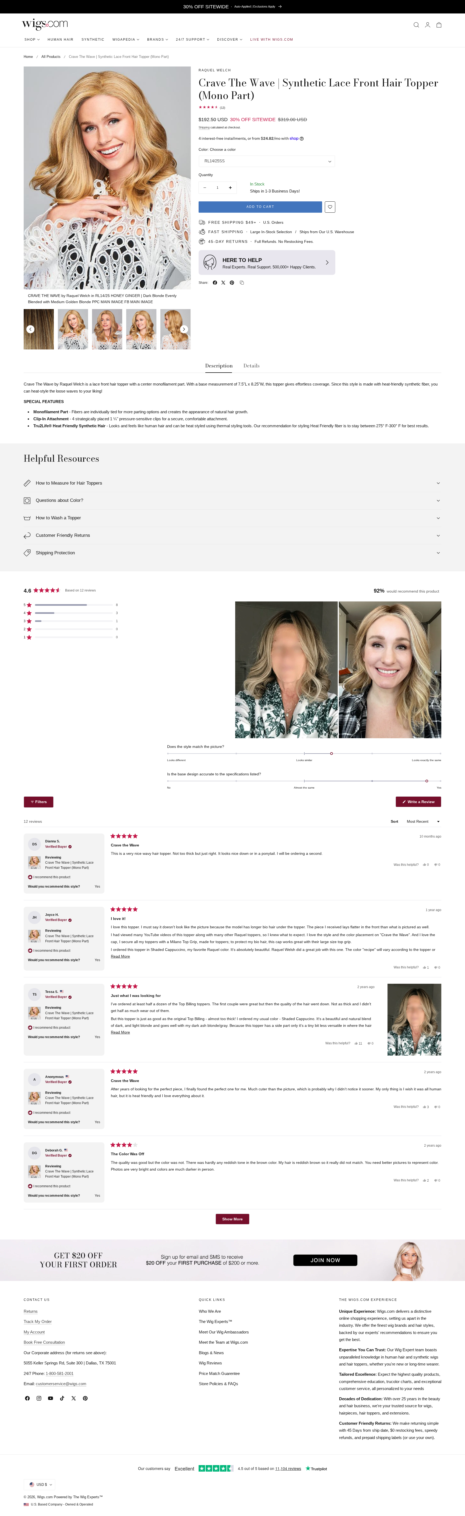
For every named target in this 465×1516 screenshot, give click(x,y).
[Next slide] (184, 329)
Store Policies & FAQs (218, 1383)
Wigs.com (45, 1497)
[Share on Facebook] (215, 282)
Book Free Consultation (44, 1342)
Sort (395, 821)
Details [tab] (252, 365)
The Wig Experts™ (215, 1321)
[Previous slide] (30, 329)
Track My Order (38, 1321)
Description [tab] (219, 365)
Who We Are (210, 1311)
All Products (51, 57)
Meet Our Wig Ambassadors (224, 1332)
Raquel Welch (215, 70)
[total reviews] (320, 107)
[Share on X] (223, 282)
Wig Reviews (210, 1363)
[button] (416, 25)
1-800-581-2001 (59, 1373)
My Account (34, 1332)
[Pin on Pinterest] (232, 282)
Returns (31, 1311)
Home (28, 57)
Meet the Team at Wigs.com (223, 1342)
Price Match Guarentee (219, 1373)
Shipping (204, 127)
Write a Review (422, 803)
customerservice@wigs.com (61, 1383)
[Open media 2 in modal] (181, 76)
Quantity (206, 175)
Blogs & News (211, 1352)
